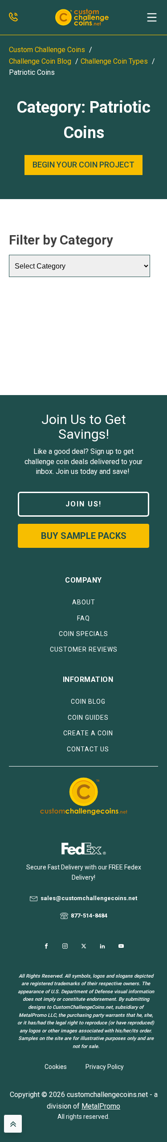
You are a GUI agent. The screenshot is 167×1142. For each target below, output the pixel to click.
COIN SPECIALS (83, 634)
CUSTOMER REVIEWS (84, 649)
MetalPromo (100, 1106)
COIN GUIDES (88, 717)
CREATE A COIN (88, 733)
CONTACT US (88, 749)
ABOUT (83, 602)
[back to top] (13, 1123)
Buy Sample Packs (83, 535)
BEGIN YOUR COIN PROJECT (83, 164)
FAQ (83, 618)
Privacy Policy (105, 1066)
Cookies (56, 1066)
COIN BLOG (88, 701)
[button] (152, 17)
